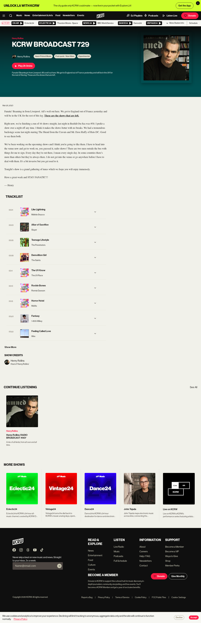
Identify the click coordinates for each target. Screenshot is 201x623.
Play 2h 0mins (25, 65)
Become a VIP (172, 551)
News (27, 15)
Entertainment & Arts (43, 15)
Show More (10, 347)
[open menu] (4, 15)
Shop (167, 560)
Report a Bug (86, 597)
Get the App (184, 5)
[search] (11, 15)
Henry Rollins (12, 431)
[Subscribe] (59, 566)
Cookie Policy (139, 597)
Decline (179, 617)
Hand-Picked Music (43, 56)
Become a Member (174, 546)
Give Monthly (178, 576)
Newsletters (69, 15)
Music (19, 15)
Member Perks (172, 565)
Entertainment (95, 555)
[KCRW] (18, 544)
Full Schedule (120, 560)
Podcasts (153, 15)
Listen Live (172, 15)
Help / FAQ (144, 556)
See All (193, 387)
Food (57, 15)
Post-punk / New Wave (64, 56)
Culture (91, 564)
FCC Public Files (157, 597)
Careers (143, 551)
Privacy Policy (102, 597)
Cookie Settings (178, 597)
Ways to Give (171, 556)
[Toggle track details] (95, 211)
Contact (143, 565)
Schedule (193, 23)
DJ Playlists (136, 15)
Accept (193, 617)
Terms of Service (120, 597)
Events (80, 15)
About (142, 546)
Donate (192, 15)
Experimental (84, 56)
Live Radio (119, 546)
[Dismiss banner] (198, 3)
